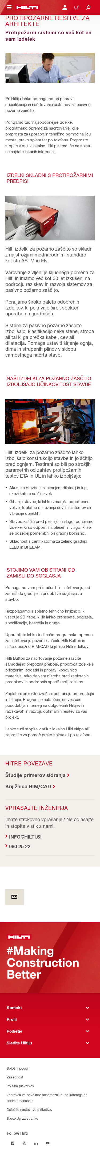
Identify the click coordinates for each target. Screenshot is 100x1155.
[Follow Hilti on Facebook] (12, 1143)
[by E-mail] (14, 897)
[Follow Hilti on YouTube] (48, 1143)
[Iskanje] (88, 7)
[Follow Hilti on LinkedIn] (36, 1143)
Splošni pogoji (18, 1068)
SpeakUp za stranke (22, 1118)
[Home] (27, 7)
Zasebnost (15, 1077)
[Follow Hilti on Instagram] (24, 1143)
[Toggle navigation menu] (9, 7)
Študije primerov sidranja (35, 775)
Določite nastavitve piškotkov (30, 1109)
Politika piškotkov (20, 1086)
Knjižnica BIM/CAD (28, 786)
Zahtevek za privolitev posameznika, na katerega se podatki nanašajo (47, 1098)
